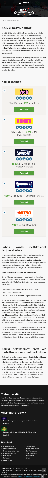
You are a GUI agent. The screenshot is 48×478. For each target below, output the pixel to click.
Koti (3, 21)
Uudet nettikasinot (9, 449)
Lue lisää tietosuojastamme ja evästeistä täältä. (29, 476)
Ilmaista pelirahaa (9, 453)
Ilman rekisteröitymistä (11, 451)
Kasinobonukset (31, 453)
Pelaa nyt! (24, 109)
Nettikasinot (30, 446)
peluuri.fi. (4, 472)
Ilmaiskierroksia (8, 446)
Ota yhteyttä (7, 460)
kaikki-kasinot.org (37, 337)
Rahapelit (6, 458)
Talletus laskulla (31, 451)
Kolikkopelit (7, 456)
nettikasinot (6, 260)
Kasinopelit (5, 357)
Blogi (28, 458)
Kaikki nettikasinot (32, 449)
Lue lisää (6, 424)
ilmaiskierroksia (7, 63)
